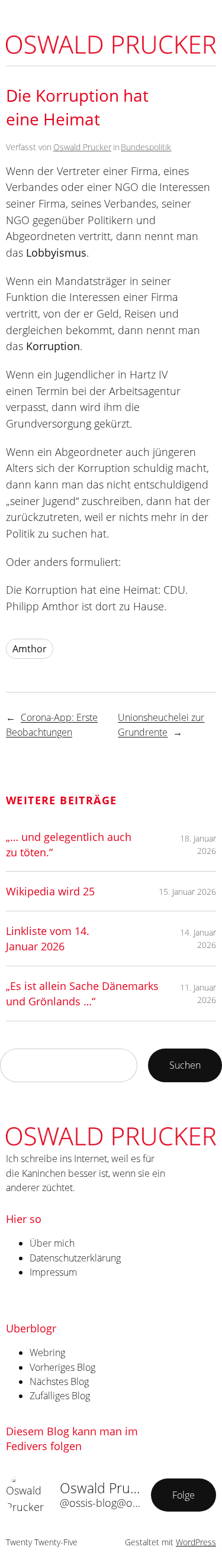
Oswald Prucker (82, 147)
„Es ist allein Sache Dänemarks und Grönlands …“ (82, 993)
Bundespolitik (146, 147)
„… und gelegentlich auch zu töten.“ (68, 844)
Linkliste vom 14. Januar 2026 (47, 938)
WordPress (196, 1542)
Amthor (29, 648)
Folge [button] (183, 1495)
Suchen (185, 1065)
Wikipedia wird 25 (50, 891)
